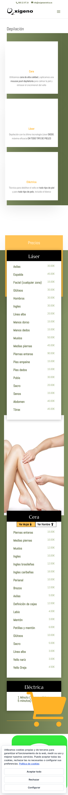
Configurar (34, 787)
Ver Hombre (43, 524)
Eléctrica (31, 182)
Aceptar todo (34, 771)
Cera (31, 71)
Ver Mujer (24, 524)
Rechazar (34, 779)
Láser (31, 128)
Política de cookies (29, 763)
